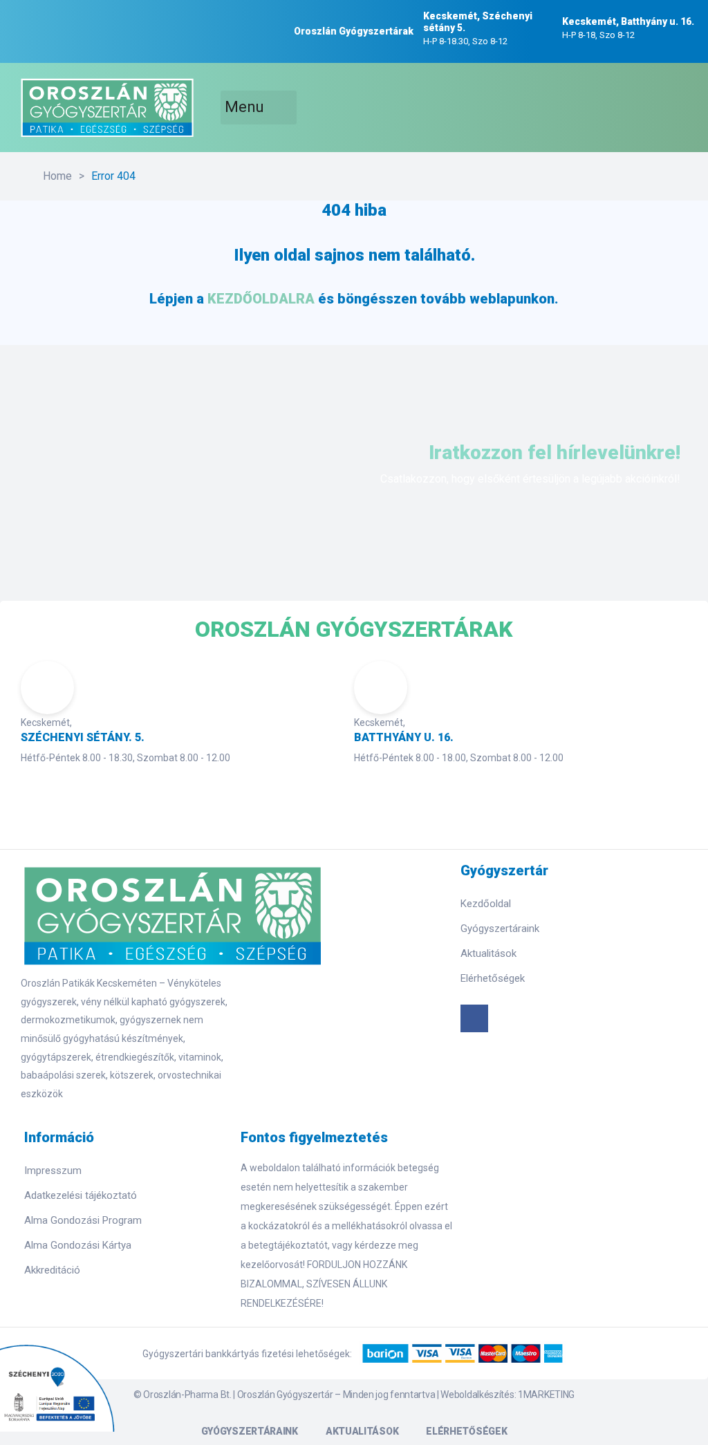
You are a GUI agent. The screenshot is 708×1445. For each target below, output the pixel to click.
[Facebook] (474, 1018)
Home (57, 176)
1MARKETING (546, 1394)
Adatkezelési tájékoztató (80, 1195)
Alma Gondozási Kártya (77, 1245)
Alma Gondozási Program (83, 1220)
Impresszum (53, 1170)
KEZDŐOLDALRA (261, 298)
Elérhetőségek (492, 978)
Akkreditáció (52, 1270)
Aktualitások (488, 953)
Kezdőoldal (485, 903)
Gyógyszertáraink (499, 928)
